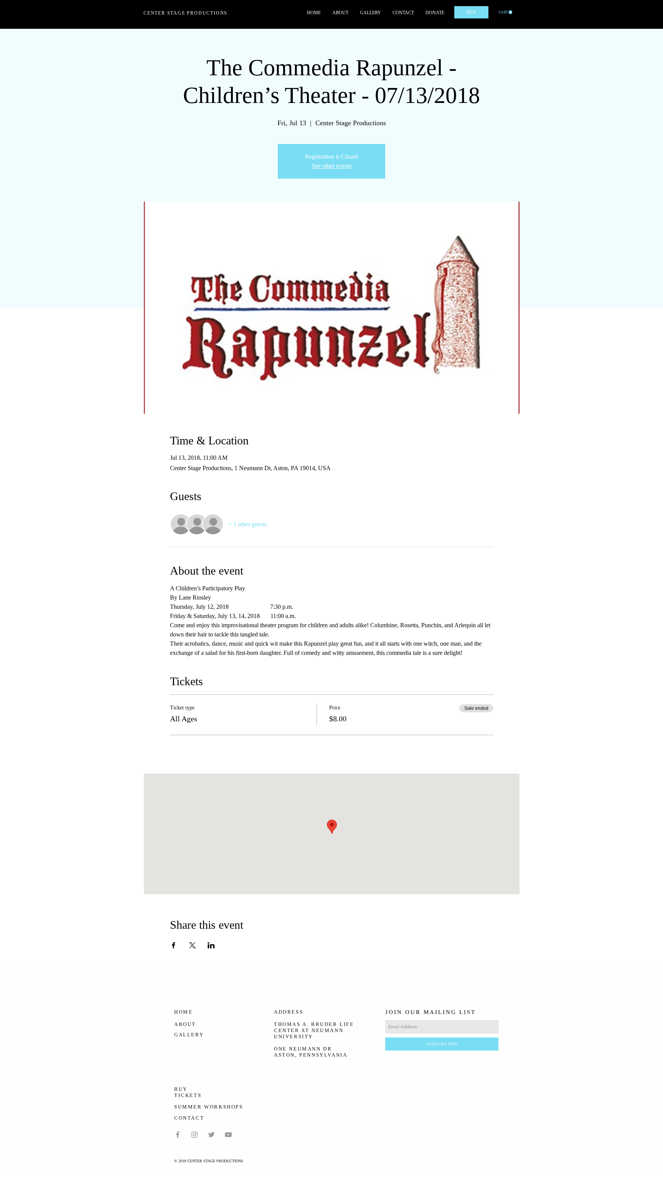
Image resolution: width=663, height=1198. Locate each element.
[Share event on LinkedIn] (211, 945)
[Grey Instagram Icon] (194, 1134)
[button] (505, 12)
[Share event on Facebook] (173, 945)
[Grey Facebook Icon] (177, 1134)
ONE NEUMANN (297, 1049)
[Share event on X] (192, 945)
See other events (331, 165)
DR (327, 1049)
